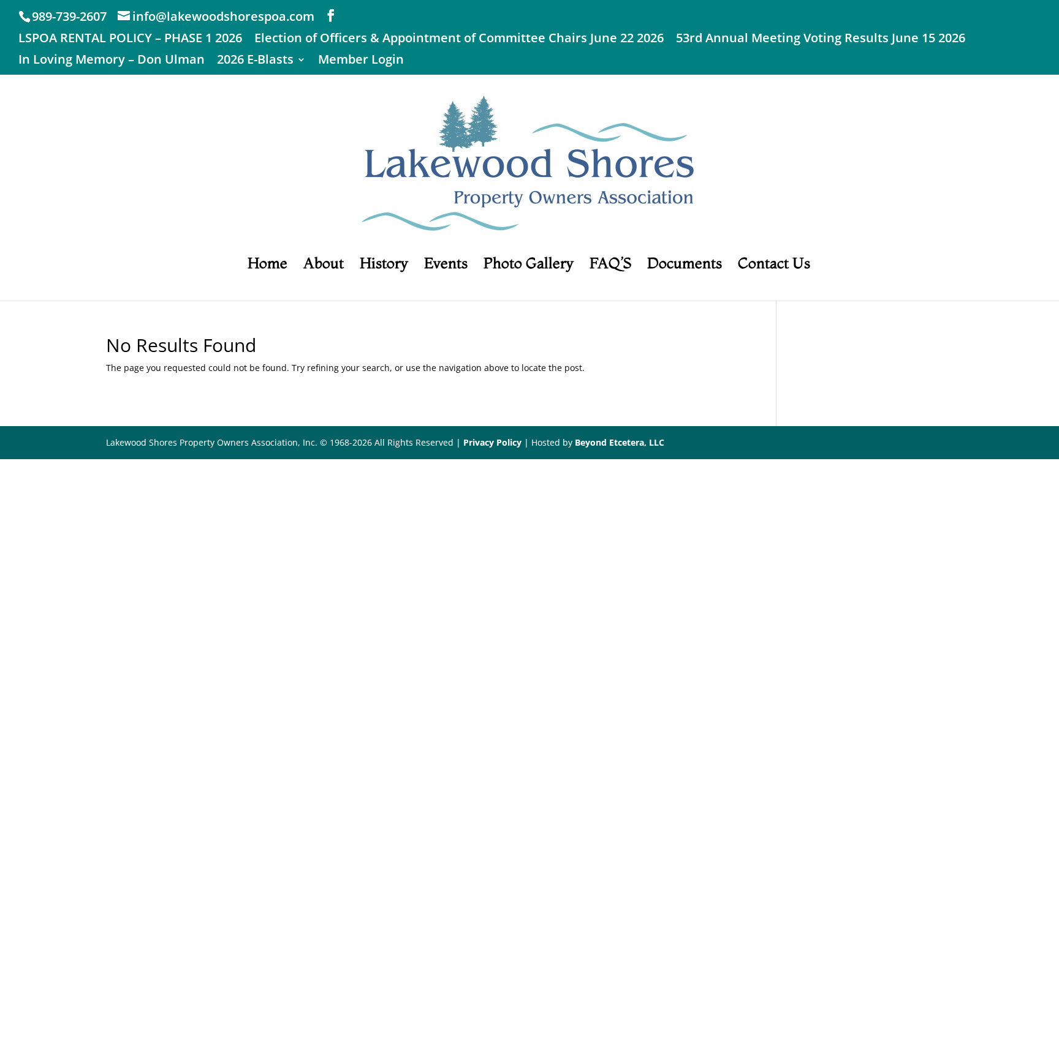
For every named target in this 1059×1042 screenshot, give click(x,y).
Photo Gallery (529, 265)
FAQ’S (610, 265)
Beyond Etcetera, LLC (619, 442)
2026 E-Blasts (255, 60)
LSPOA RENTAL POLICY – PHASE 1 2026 (130, 39)
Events (446, 265)
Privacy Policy (492, 442)
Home (267, 265)
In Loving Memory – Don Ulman (111, 60)
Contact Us (774, 265)
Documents (684, 265)
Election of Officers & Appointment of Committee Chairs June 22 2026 (459, 39)
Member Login (361, 60)
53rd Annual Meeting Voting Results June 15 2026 (820, 39)
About (323, 265)
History (384, 265)
